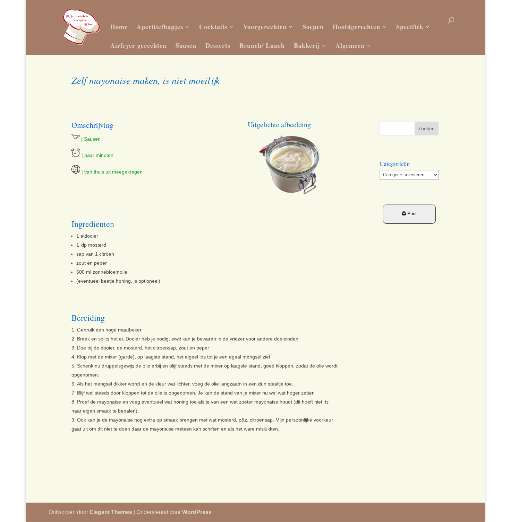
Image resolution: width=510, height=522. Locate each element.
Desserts (217, 45)
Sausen (186, 45)
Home (119, 26)
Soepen (313, 26)
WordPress (197, 512)
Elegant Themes (111, 512)
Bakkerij (307, 45)
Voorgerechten (265, 26)
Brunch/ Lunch (262, 45)
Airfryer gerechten (138, 45)
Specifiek (410, 26)
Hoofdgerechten (356, 26)
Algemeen (350, 45)
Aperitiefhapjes (160, 26)
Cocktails (213, 26)
